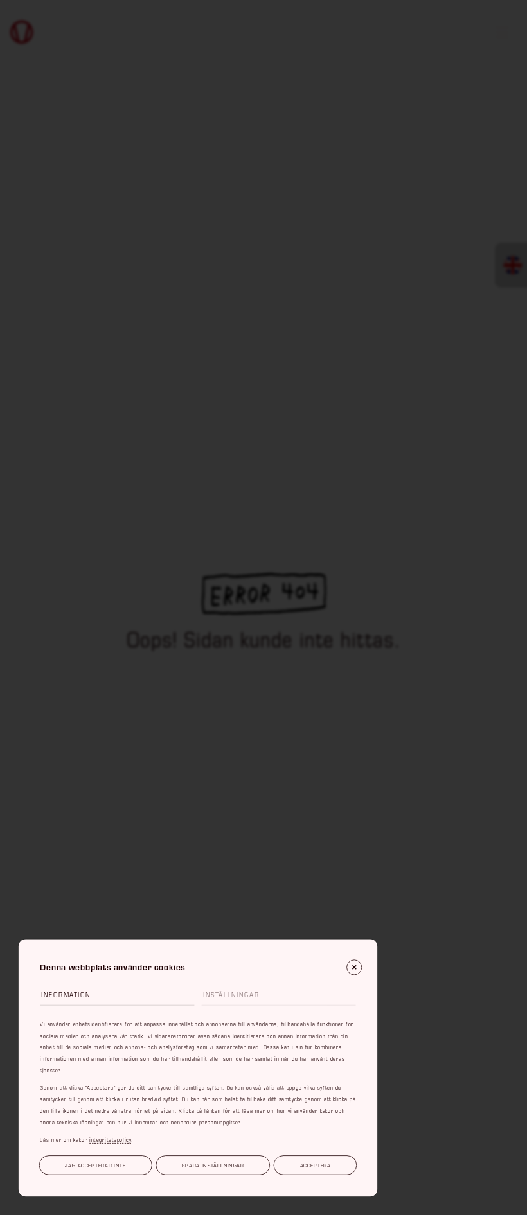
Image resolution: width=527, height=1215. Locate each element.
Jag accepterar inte (95, 1165)
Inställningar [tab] (231, 994)
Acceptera (315, 1165)
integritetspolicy (110, 1139)
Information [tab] (66, 994)
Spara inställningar (213, 1165)
